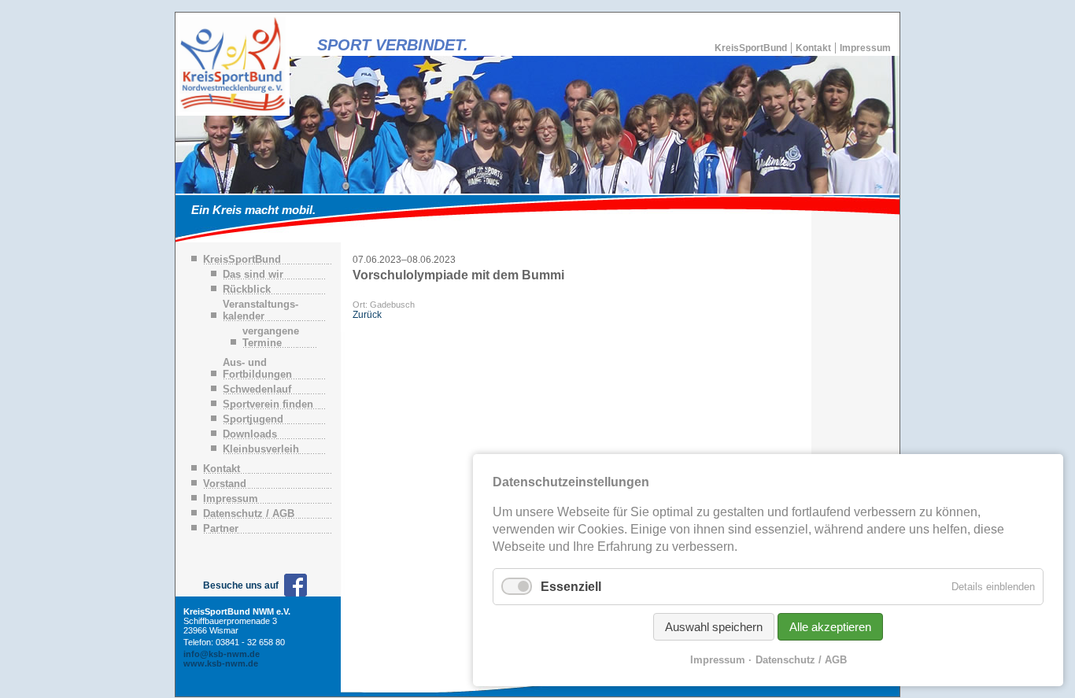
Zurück (367, 314)
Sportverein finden (268, 404)
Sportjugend (253, 419)
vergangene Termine (270, 337)
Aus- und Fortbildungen (257, 368)
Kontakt (813, 48)
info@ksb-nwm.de (221, 654)
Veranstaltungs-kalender (260, 310)
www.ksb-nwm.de (220, 663)
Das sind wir (253, 274)
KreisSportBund (751, 48)
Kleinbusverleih (261, 449)
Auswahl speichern (714, 626)
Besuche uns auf (241, 585)
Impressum (865, 48)
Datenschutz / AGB (248, 513)
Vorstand (224, 483)
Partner (220, 528)
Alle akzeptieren (830, 626)
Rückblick (247, 289)
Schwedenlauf (257, 389)
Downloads (250, 434)
